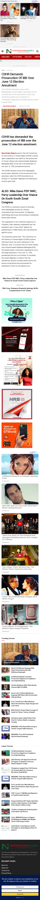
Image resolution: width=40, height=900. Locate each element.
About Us (5, 865)
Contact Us (5, 870)
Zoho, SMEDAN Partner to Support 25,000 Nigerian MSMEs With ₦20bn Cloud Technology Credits (23, 819)
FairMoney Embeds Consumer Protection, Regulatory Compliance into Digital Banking (23, 679)
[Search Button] (37, 51)
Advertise (5, 868)
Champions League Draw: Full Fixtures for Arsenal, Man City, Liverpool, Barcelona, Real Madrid (24, 770)
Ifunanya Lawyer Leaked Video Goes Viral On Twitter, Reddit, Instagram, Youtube (23, 720)
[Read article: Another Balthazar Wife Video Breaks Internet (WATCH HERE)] (6, 687)
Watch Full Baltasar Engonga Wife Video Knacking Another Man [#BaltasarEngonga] (22, 670)
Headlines (5, 57)
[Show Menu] (2, 51)
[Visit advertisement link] (20, 61)
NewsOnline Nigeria (9, 106)
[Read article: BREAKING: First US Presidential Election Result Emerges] (6, 736)
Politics (28, 57)
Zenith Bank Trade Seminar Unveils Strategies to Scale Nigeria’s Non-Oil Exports (24, 828)
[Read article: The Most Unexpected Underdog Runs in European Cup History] (6, 811)
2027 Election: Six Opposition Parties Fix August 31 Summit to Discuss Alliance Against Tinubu (24, 761)
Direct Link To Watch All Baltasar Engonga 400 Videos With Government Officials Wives (24, 695)
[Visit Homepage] (20, 51)
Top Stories (17, 57)
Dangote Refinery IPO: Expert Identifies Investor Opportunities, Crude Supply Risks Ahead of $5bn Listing (24, 803)
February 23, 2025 (24, 106)
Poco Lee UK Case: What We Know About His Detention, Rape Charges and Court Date (24, 703)
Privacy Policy (6, 873)
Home (3, 70)
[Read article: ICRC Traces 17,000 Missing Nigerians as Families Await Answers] (6, 795)
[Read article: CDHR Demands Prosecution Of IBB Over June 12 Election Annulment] (20, 656)
